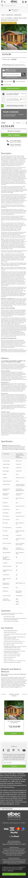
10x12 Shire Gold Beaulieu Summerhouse (14, 722)
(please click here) (20, 490)
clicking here (10, 870)
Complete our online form (15, 145)
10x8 (17, 599)
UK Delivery (11, 70)
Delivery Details (7, 84)
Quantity (18, 122)
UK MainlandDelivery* (15, 10)
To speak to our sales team (15, 141)
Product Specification (20, 81)
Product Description (8, 81)
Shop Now (14, 733)
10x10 (17, 601)
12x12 (17, 603)
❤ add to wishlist (14, 131)
